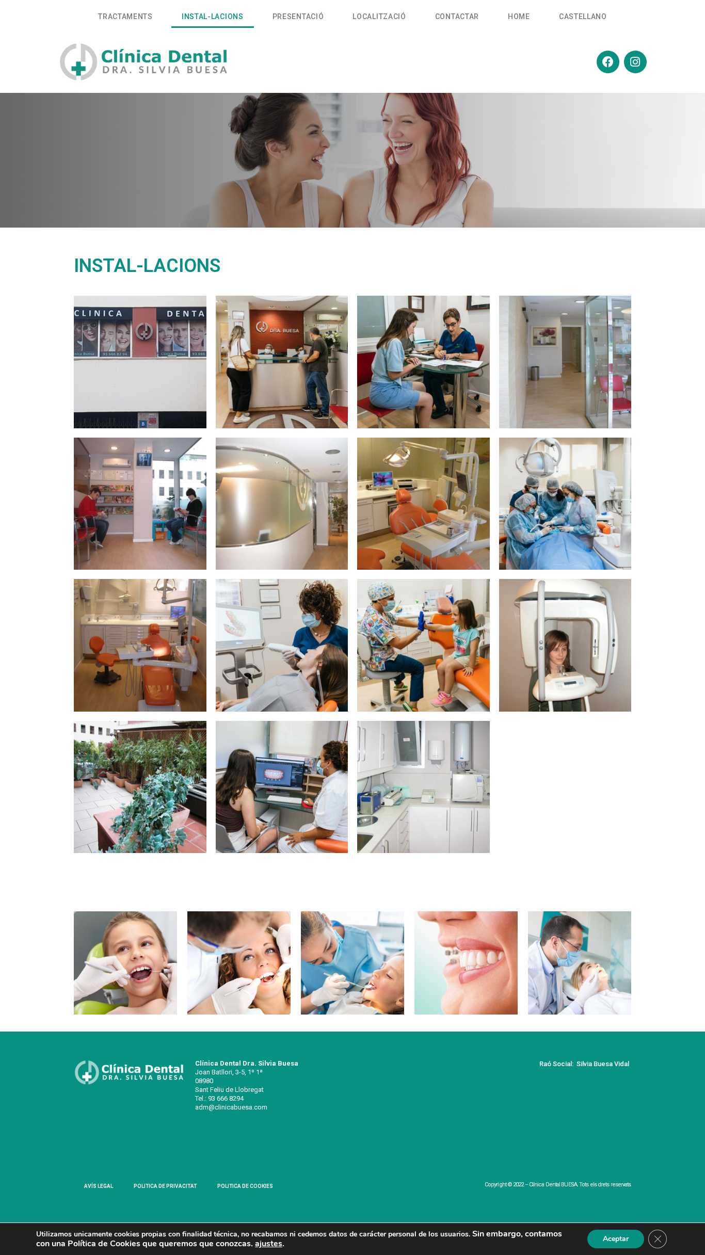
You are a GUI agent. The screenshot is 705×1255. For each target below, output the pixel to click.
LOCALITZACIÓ (379, 16)
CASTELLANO (583, 16)
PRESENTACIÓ (298, 16)
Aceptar (616, 1239)
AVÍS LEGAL (98, 1186)
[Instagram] (635, 62)
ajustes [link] (268, 1243)
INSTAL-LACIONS (213, 16)
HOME (519, 16)
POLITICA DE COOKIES (245, 1186)
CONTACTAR (457, 16)
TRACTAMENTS (125, 16)
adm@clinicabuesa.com (231, 1107)
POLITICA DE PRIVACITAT (165, 1186)
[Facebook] (608, 62)
